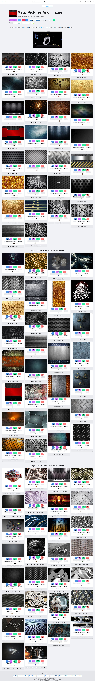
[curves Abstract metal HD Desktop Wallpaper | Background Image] (36, 526)
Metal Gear (17, 27)
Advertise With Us (53, 675)
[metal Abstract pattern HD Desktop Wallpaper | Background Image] (82, 604)
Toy (67, 565)
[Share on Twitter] (19, 20)
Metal (51, 6)
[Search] (45, 2)
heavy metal (57, 27)
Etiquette (47, 675)
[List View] (34, 20)
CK (16, 513)
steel (24, 27)
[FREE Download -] (75, 120)
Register (92, 1)
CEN (17, 665)
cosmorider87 (62, 96)
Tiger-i (16, 638)
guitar (37, 27)
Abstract (46, 6)
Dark (81, 311)
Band (64, 591)
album (47, 27)
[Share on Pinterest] (23, 20)
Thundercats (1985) (18, 668)
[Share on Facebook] (26, 20)
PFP (32, 22)
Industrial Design (32, 667)
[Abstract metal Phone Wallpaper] (58, 306)
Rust (60, 645)
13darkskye (62, 619)
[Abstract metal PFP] (13, 400)
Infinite (39, 20)
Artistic (81, 278)
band (40, 27)
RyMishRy (62, 642)
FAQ (19, 675)
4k (20, 22)
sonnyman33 (17, 538)
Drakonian (39, 406)
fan (32, 27)
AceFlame (85, 275)
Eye (34, 564)
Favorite (13, 20)
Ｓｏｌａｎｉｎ (85, 308)
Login (88, 1)
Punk (57, 591)
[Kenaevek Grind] (82, 301)
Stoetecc (40, 486)
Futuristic (65, 516)
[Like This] (60, 272)
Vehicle (14, 493)
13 (15, 509)
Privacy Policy (24, 675)
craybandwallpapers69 (62, 588)
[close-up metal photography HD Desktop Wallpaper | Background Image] (82, 627)
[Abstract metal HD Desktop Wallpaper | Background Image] (82, 117)
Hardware (42, 616)
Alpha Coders (4, 1)
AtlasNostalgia (39, 664)
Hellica (62, 538)
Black (10, 591)
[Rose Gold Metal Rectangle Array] (36, 479)
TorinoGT (39, 71)
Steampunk (64, 622)
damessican (62, 562)
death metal (66, 27)
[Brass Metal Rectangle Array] (82, 479)
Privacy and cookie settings (76, 675)
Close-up (78, 637)
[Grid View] (31, 20)
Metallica (43, 27)
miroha (16, 71)
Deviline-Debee (16, 588)
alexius (39, 561)
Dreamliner (62, 275)
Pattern (11, 298)
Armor (20, 541)
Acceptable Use (40, 675)
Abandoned (16, 121)
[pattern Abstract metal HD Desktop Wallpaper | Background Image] (82, 555)
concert (62, 27)
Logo (7, 493)
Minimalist (12, 516)
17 (15, 67)
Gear (57, 645)
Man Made (13, 435)
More (50, 20)
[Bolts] (82, 528)
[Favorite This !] (79, 120)
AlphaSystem (16, 295)
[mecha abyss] (82, 268)
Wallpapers (16, 22)
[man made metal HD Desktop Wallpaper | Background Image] (59, 269)
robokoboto (85, 585)
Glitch (42, 667)
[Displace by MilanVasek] (36, 324)
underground (51, 27)
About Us (15, 675)
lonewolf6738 (62, 488)
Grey (8, 516)
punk (29, 27)
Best (46, 20)
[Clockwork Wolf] (59, 613)
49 (15, 486)
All (11, 22)
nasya (85, 223)
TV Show (12, 668)
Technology (37, 616)
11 (61, 509)
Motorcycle (55, 565)
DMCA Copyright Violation (64, 675)
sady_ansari (62, 451)
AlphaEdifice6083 (85, 511)
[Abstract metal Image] (13, 372)
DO (16, 432)
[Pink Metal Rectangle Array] (36, 503)
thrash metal (71, 27)
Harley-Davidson (20, 493)
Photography (42, 564)
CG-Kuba (85, 534)
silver (34, 27)
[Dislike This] (87, 120)
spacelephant (62, 513)
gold (27, 27)
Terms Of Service (32, 675)
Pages (43, 20)
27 (15, 92)
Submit (77, 1)
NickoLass (85, 149)
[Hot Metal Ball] (13, 426)
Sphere (12, 541)
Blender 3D (34, 489)
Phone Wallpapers (26, 22)
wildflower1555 (16, 271)
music (21, 27)
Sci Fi (61, 516)
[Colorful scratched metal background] (59, 445)
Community (83, 1)
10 (15, 141)
